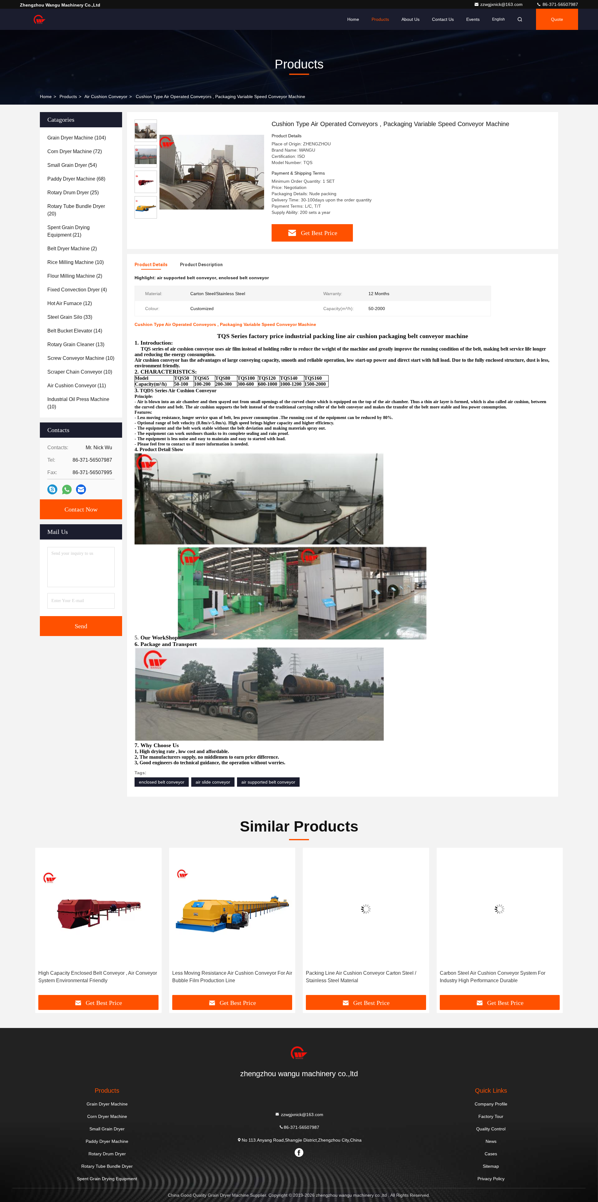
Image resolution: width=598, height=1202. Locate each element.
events (473, 19)
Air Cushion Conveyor (105, 96)
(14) (74, 330)
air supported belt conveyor (268, 782)
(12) (69, 303)
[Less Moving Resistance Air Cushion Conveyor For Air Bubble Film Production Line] (98, 909)
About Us (410, 19)
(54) (72, 165)
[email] (81, 489)
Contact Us (443, 19)
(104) (76, 137)
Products (380, 19)
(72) (74, 151)
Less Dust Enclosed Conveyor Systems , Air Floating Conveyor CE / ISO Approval (498, 976)
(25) (73, 192)
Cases (491, 1153)
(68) (76, 178)
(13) (75, 344)
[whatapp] (66, 489)
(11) (76, 385)
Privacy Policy (491, 1178)
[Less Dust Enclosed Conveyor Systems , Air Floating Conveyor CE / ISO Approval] (500, 909)
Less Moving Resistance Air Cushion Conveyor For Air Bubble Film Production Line (98, 976)
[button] (46, 923)
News (491, 1141)
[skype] (52, 489)
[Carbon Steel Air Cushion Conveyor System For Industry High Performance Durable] (366, 909)
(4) (77, 289)
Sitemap (491, 1166)
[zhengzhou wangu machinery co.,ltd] (39, 19)
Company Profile (491, 1103)
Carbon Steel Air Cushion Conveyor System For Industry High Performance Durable (358, 976)
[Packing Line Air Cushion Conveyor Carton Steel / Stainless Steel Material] (232, 909)
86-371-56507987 (559, 4)
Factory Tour (490, 1116)
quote (557, 19)
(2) (72, 248)
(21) (68, 231)
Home (353, 19)
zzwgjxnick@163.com (502, 4)
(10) (75, 262)
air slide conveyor (213, 782)
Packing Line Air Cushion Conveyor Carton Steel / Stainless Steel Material (227, 976)
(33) (69, 317)
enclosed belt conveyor (161, 782)
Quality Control (490, 1128)
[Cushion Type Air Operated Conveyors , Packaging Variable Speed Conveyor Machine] (211, 172)
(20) (76, 210)
